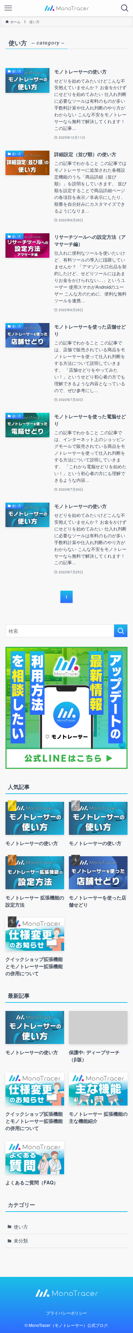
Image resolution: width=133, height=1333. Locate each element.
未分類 (21, 1240)
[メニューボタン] (8, 8)
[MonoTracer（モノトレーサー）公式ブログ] (66, 8)
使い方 (21, 1226)
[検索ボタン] (125, 8)
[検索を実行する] (121, 630)
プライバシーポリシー (66, 1313)
